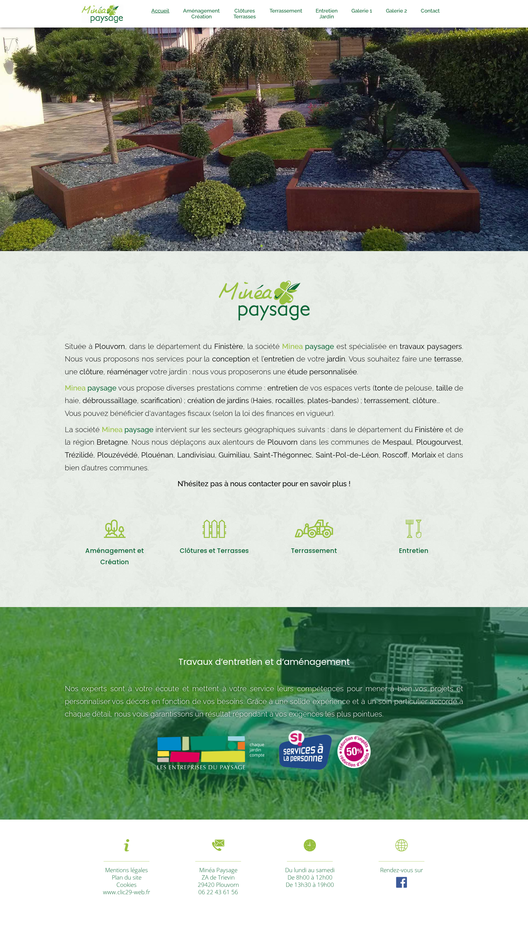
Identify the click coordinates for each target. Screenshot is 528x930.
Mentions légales (126, 870)
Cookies (126, 884)
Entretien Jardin (327, 14)
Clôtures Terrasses (244, 14)
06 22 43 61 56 (218, 892)
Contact (430, 11)
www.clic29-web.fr (126, 892)
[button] (261, 246)
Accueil (160, 11)
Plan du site (126, 877)
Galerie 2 (396, 11)
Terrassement (286, 11)
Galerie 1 (361, 11)
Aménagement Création (201, 14)
